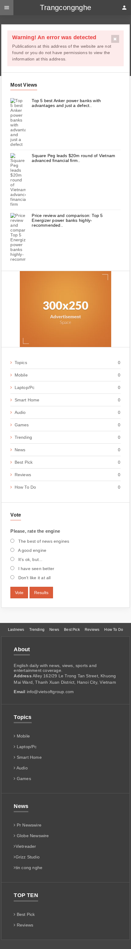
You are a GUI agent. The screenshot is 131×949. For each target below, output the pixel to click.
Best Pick (67, 462)
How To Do (67, 487)
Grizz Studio (28, 856)
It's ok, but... (29, 559)
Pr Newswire (28, 825)
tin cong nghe (29, 867)
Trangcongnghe (65, 7)
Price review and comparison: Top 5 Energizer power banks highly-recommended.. (67, 220)
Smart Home (67, 399)
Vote (19, 592)
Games (67, 424)
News (67, 449)
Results (41, 592)
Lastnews (16, 630)
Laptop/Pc (67, 387)
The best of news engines (43, 541)
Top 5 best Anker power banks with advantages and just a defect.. (66, 103)
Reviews (67, 474)
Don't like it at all (34, 577)
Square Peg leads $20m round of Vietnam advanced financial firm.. (73, 158)
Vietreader (26, 846)
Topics (67, 362)
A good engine (31, 550)
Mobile (67, 375)
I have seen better (35, 568)
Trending (67, 437)
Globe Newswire (32, 835)
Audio (67, 412)
